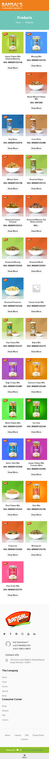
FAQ (3, 715)
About (7, 735)
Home (18, 22)
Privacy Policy (38, 735)
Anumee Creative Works (32, 750)
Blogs (4, 706)
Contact (24, 739)
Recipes (5, 710)
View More (13, 68)
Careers (5, 720)
